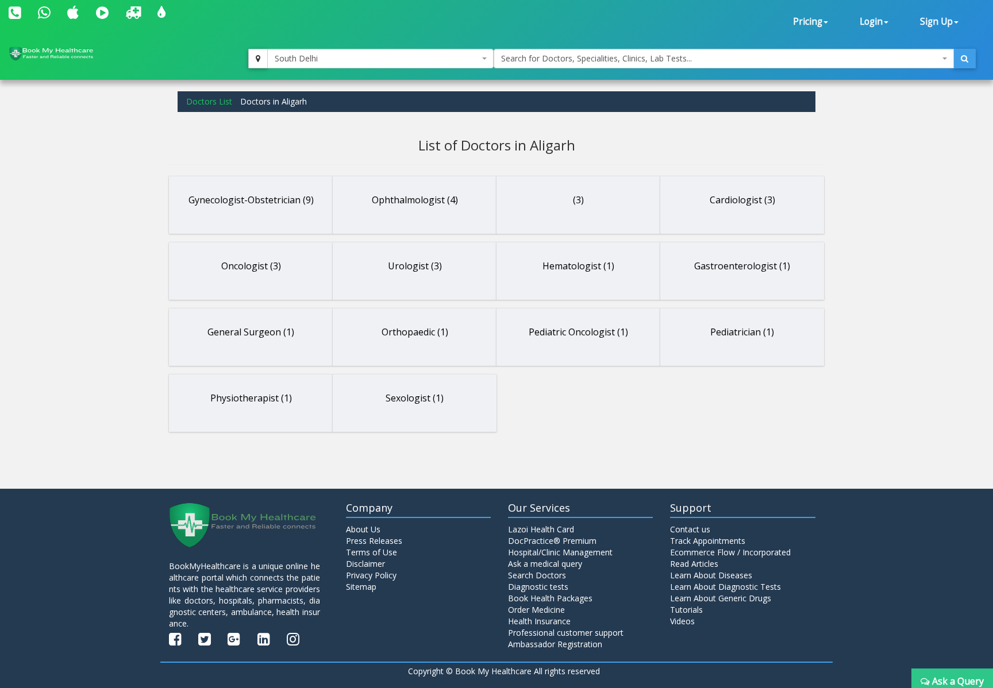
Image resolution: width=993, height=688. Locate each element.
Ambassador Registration (555, 644)
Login (871, 22)
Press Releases (374, 540)
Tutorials (686, 609)
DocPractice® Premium (552, 540)
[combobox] (380, 58)
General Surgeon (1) (250, 332)
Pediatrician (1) (742, 332)
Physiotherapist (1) (251, 398)
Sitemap (361, 586)
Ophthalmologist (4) (415, 200)
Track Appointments (707, 540)
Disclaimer (365, 563)
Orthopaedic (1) (415, 332)
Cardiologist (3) (742, 200)
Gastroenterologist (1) (742, 266)
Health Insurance (539, 621)
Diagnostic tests (538, 586)
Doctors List (209, 101)
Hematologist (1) (578, 266)
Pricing (807, 22)
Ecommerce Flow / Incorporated (730, 552)
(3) (578, 200)
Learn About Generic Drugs (720, 598)
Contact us (690, 529)
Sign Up (936, 22)
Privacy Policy (371, 575)
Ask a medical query (545, 563)
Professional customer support (565, 632)
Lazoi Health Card (541, 529)
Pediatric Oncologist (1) (578, 332)
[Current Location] (258, 58)
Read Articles (694, 563)
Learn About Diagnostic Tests (725, 586)
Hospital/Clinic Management (560, 552)
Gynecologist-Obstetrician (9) (251, 200)
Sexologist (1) (415, 398)
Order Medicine (536, 609)
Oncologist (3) (251, 266)
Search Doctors (537, 575)
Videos (682, 621)
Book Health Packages (550, 598)
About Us (363, 529)
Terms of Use (371, 552)
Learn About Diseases (711, 575)
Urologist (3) (415, 266)
